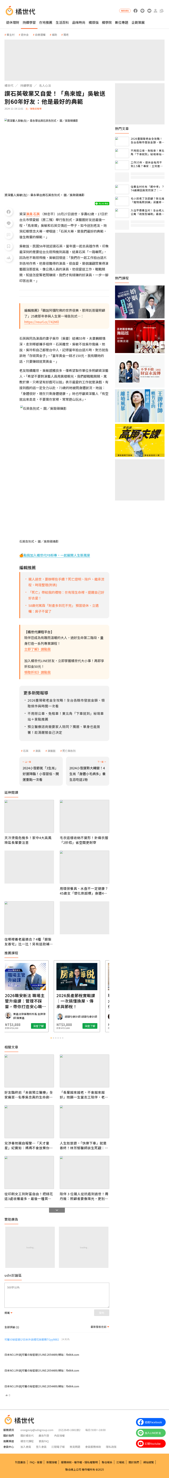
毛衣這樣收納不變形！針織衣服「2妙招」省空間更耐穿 (84, 840)
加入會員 (25, 1447)
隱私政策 (111, 1447)
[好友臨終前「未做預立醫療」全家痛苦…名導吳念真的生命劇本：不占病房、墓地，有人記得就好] (29, 1070)
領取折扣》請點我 (37, 672)
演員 (38, 751)
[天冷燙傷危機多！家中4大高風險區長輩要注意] (29, 816)
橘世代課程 (27, 1441)
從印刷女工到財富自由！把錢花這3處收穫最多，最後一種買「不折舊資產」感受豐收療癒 (28, 1196)
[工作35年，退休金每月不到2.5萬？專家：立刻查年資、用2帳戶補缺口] (122, 165)
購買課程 (125, 10)
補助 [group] (54, 35)
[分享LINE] (8, 223)
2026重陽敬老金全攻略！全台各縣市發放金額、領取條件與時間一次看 (147, 140)
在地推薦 (45, 22)
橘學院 (107, 22)
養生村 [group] (11, 35)
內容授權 (59, 1435)
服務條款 (66, 1462)
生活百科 (62, 22)
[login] (155, 11)
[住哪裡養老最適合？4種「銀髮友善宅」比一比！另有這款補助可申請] (29, 917)
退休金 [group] (25, 35)
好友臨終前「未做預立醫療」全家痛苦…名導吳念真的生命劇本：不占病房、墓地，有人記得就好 (28, 1094)
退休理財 (12, 22)
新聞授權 (51, 1462)
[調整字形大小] (8, 258)
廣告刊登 (44, 1435)
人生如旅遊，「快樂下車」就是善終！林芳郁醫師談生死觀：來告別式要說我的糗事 (84, 1145)
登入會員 (41, 1447)
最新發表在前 (98, 1327)
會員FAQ (44, 1441)
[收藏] (8, 246)
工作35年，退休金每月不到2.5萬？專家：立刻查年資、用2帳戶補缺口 (147, 164)
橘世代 (8, 85)
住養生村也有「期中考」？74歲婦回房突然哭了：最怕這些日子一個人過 (147, 188)
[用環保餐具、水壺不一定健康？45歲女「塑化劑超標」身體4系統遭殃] (84, 867)
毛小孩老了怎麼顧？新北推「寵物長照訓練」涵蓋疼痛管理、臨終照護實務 (147, 200)
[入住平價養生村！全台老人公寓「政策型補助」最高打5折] (122, 213)
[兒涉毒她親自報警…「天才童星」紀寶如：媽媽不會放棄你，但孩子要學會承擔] (29, 1121)
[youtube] (149, 11)
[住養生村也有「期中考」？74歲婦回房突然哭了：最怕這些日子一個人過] (122, 189)
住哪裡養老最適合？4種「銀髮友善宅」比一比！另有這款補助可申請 (28, 941)
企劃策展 (138, 22)
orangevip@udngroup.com (36, 1430)
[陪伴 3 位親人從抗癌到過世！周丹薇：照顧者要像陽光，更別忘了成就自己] (84, 1172)
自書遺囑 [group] (40, 35)
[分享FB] (8, 212)
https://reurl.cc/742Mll (41, 321)
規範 (7, 1313)
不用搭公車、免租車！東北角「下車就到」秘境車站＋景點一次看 (147, 152)
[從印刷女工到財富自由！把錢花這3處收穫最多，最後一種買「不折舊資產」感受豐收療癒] (29, 1172)
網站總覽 (148, 1462)
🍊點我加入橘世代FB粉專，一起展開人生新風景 (54, 555)
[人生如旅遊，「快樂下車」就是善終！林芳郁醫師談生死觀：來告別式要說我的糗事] (84, 1121)
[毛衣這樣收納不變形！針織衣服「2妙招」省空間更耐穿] (84, 816)
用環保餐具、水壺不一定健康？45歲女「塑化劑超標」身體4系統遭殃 (84, 891)
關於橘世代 (27, 1435)
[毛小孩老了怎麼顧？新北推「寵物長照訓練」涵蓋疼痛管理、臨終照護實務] (122, 201)
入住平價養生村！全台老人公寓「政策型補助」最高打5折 (147, 212)
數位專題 (121, 22)
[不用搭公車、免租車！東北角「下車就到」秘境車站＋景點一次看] (122, 153)
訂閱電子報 (58, 1447)
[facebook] (135, 11)
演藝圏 (51, 751)
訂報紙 (120, 1462)
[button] (161, 11)
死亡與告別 (69, 751)
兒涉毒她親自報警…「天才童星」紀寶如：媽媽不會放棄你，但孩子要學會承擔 (28, 1145)
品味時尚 (78, 22)
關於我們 (134, 1462)
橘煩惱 (94, 22)
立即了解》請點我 (37, 649)
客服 (39, 1462)
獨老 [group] (66, 35)
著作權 (78, 1462)
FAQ (32, 1462)
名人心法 (45, 85)
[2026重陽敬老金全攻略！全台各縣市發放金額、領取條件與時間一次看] (122, 141)
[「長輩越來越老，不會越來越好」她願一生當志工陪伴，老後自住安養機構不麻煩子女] (84, 1070)
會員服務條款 (93, 1447)
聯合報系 (107, 1462)
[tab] (51, 1038)
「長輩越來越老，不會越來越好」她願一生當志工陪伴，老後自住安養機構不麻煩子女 (84, 1094)
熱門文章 (122, 128)
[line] (142, 11)
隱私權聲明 (91, 1462)
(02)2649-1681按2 (69, 1430)
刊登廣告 (20, 1462)
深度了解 (18, 1026)
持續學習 (29, 22)
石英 (25, 751)
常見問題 (75, 1447)
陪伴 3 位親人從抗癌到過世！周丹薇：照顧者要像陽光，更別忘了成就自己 (84, 1196)
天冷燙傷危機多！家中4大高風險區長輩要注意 (27, 840)
